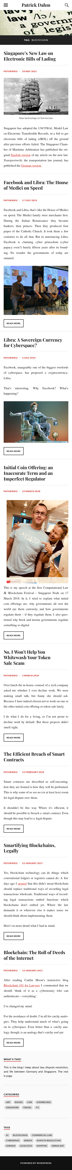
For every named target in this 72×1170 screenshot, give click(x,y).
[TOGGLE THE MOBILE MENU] (6, 5)
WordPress (44, 1163)
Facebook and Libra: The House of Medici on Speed (36, 185)
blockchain (20, 1135)
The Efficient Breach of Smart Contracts (34, 756)
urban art (58, 1146)
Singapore (12, 1107)
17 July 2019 (29, 200)
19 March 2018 (31, 491)
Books (19, 1102)
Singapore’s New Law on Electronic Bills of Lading (30, 56)
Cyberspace (13, 1140)
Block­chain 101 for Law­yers (22, 985)
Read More (14, 323)
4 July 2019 (29, 357)
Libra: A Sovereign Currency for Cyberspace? (33, 342)
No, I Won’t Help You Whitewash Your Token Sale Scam (27, 657)
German (10, 1146)
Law (29, 1102)
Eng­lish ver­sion (20, 155)
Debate (28, 1140)
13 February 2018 (33, 772)
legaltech (26, 1146)
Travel (27, 1107)
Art (8, 1102)
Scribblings (44, 1102)
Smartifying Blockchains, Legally (30, 848)
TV (37, 1107)
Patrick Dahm (36, 5)
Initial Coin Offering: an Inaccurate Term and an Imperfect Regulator (28, 473)
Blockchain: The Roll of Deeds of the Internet (34, 955)
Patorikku (11, 71)
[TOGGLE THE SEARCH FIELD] (66, 5)
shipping (42, 1146)
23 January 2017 (32, 863)
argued (22, 883)
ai (7, 1135)
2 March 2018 (30, 675)
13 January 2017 (32, 970)
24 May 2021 (29, 71)
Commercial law (42, 1135)
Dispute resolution (49, 1140)
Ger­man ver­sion (31, 165)
